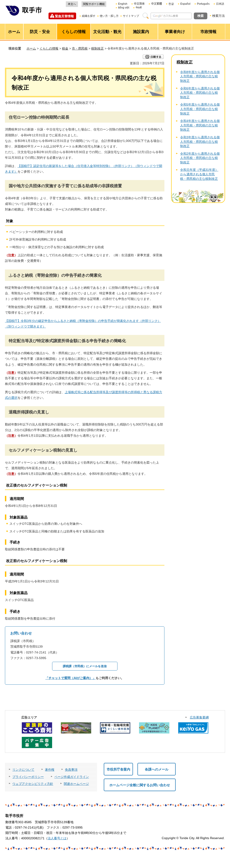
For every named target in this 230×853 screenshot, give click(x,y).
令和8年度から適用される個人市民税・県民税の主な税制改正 (200, 76)
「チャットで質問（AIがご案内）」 (70, 678)
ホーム (31, 48)
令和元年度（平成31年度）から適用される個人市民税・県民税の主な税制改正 (199, 174)
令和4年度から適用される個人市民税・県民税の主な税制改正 (200, 125)
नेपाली (139, 7)
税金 (65, 48)
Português (203, 3)
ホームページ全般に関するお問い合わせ (139, 785)
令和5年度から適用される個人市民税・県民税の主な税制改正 (200, 109)
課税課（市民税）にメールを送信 (85, 666)
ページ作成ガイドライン (71, 777)
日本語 (220, 3)
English (122, 3)
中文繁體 (156, 3)
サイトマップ (131, 15)
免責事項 (71, 769)
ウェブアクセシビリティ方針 (32, 784)
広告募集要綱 (199, 717)
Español (185, 3)
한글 (171, 3)
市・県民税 (80, 48)
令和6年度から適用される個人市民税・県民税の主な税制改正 (200, 93)
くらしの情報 (49, 48)
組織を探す (88, 15)
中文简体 (139, 3)
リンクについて (23, 769)
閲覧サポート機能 (94, 4)
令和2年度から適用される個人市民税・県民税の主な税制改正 (200, 158)
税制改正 (97, 48)
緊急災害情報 (64, 16)
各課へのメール (156, 769)
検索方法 (218, 15)
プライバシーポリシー (28, 777)
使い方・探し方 (109, 15)
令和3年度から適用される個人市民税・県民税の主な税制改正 (200, 141)
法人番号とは (57, 838)
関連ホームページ (76, 784)
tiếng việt (123, 7)
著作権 (49, 769)
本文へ (72, 4)
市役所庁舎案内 (118, 769)
